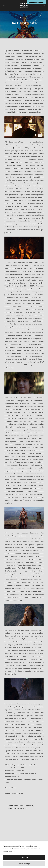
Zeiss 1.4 (23, 809)
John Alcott (18, 148)
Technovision (13, 809)
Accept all (24, 858)
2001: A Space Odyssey (22, 154)
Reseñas (24, 17)
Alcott (10, 806)
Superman (20, 315)
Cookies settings (24, 864)
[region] (24, 854)
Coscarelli (29, 806)
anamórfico (19, 806)
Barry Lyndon (16, 162)
